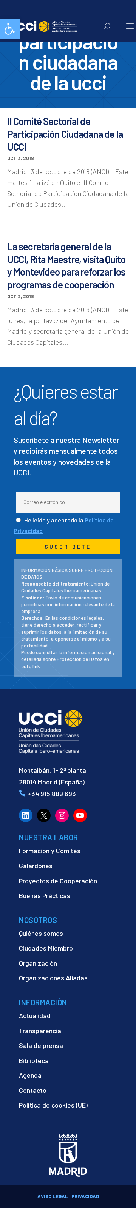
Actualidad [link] (35, 1015)
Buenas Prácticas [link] (44, 895)
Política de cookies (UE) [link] (53, 1105)
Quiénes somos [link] (41, 933)
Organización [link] (38, 963)
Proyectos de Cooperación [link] (58, 881)
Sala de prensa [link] (41, 1045)
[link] (10, 29)
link (36, 666)
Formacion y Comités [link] (49, 850)
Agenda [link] (30, 1075)
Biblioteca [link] (34, 1060)
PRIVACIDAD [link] (85, 1196)
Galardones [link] (36, 865)
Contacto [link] (32, 1090)
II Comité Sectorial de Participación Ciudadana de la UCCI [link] (65, 134)
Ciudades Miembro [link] (46, 948)
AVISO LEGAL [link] (52, 1196)
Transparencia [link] (40, 1030)
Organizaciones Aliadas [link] (53, 978)
